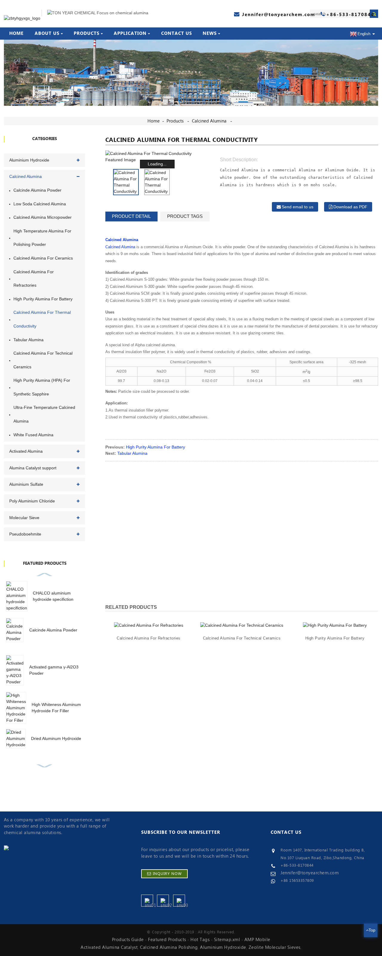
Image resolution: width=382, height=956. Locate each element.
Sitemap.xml (227, 939)
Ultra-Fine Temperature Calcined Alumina (44, 414)
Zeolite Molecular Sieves (275, 947)
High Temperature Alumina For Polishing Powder (42, 238)
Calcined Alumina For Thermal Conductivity (42, 319)
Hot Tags (200, 939)
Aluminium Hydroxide (29, 160)
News (210, 33)
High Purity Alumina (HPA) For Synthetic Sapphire (41, 387)
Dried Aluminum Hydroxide (56, 738)
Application (130, 33)
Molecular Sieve (24, 517)
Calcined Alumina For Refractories (33, 278)
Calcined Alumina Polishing (169, 947)
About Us (47, 33)
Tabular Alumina (28, 339)
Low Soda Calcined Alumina (39, 203)
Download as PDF (350, 206)
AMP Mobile (257, 939)
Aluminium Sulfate (26, 484)
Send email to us (297, 206)
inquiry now (167, 874)
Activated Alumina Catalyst (109, 947)
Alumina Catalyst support (32, 467)
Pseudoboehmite (25, 534)
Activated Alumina (26, 451)
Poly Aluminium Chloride (32, 501)
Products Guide (128, 939)
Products (86, 33)
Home (16, 33)
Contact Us (176, 33)
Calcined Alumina (209, 121)
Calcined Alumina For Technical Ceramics (43, 360)
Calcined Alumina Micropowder (42, 217)
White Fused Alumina (33, 434)
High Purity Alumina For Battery (43, 299)
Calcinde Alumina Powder (37, 190)
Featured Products (167, 939)
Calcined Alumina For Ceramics (43, 258)
